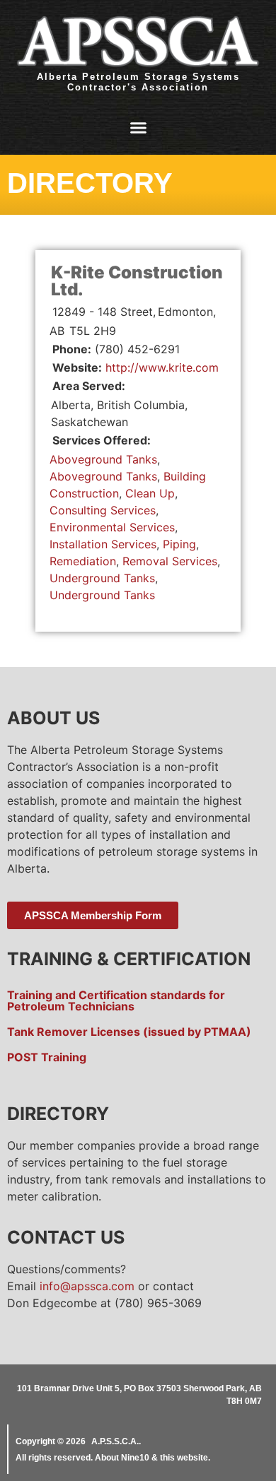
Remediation (83, 561)
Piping (179, 544)
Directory (90, 183)
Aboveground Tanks (103, 459)
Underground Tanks (102, 578)
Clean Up (150, 493)
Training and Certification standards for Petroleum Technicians (116, 1000)
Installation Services (103, 544)
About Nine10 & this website (151, 1458)
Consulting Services (103, 510)
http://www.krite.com (162, 367)
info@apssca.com (87, 1286)
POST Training (46, 1057)
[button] (138, 127)
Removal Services (169, 561)
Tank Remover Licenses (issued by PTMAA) (129, 1032)
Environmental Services (112, 527)
